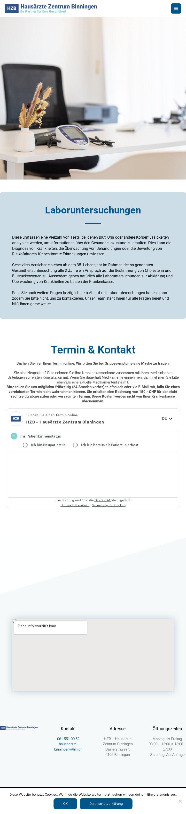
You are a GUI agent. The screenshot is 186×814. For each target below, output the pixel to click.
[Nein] (180, 801)
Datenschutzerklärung (106, 804)
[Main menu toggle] (176, 8)
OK (65, 804)
